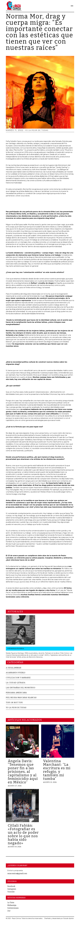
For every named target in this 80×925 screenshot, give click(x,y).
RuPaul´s (35, 283)
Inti (12, 283)
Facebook (11, 886)
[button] (71, 6)
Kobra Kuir (51, 169)
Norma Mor (18, 150)
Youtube (11, 892)
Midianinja (11, 905)
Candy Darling (61, 167)
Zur (8, 911)
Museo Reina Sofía (18, 214)
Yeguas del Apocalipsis (53, 566)
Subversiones (13, 908)
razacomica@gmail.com (17, 873)
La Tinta (10, 902)
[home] (13, 6)
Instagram (11, 889)
